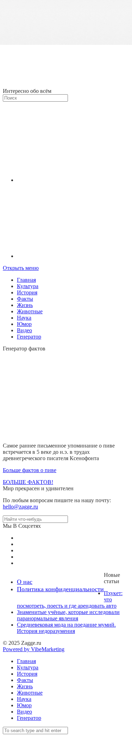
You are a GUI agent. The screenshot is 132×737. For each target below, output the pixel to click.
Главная (26, 280)
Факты (25, 299)
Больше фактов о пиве (29, 470)
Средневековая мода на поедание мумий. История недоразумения (66, 628)
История (27, 292)
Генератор (29, 337)
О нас (24, 581)
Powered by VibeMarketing (33, 649)
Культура (27, 286)
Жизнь (25, 305)
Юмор (24, 324)
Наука (24, 318)
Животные (30, 311)
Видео (24, 330)
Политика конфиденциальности (60, 589)
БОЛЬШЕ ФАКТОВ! (28, 482)
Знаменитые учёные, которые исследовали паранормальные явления (68, 615)
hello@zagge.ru (20, 507)
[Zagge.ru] (66, 85)
